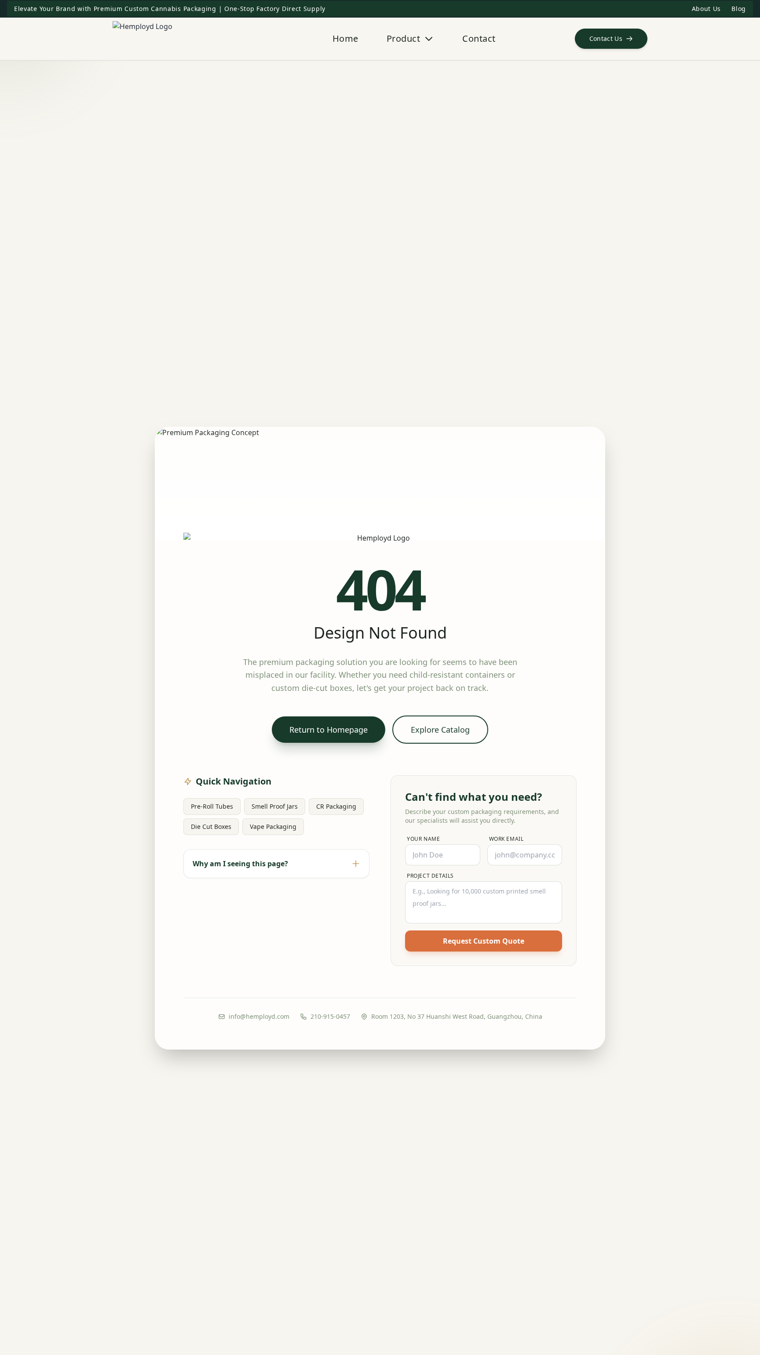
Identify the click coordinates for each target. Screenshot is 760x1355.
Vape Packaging (273, 826)
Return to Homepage (328, 729)
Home (345, 38)
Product (403, 38)
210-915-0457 (330, 1016)
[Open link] (183, 38)
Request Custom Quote (483, 941)
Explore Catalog (440, 729)
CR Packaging (336, 806)
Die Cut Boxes (211, 826)
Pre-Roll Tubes (212, 806)
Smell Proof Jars (275, 806)
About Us (706, 8)
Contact (479, 38)
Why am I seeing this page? (240, 863)
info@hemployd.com (259, 1016)
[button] (611, 39)
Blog (738, 8)
